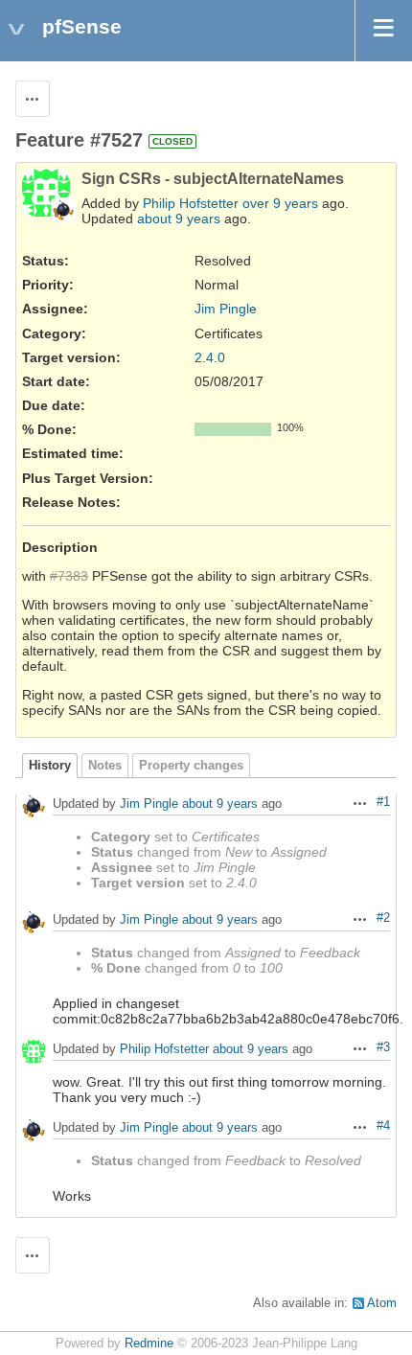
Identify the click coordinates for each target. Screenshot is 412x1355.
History (50, 765)
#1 (383, 802)
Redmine (149, 1343)
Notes (105, 765)
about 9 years (178, 218)
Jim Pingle (226, 308)
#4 (383, 1126)
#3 (383, 1047)
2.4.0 (210, 357)
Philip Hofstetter (191, 203)
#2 (383, 918)
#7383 (69, 576)
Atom (382, 1303)
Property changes (191, 765)
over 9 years (280, 203)
